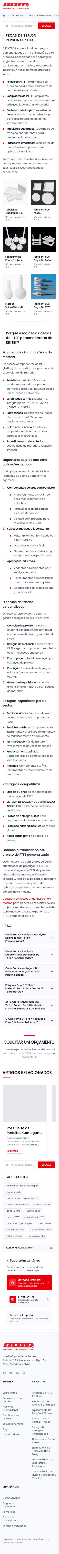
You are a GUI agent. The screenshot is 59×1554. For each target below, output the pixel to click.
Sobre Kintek (10, 1392)
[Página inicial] (4, 15)
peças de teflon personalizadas (23, 1198)
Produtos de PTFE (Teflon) (42, 1394)
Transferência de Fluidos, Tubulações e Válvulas (44, 1475)
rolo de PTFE (45, 1223)
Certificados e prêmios (11, 1417)
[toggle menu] (54, 6)
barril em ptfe (13, 1210)
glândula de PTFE (35, 1217)
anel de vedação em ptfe (19, 1223)
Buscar (46, 25)
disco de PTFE (43, 1204)
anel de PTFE (13, 1217)
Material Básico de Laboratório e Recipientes (42, 1463)
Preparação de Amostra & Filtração (43, 1403)
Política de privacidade (9, 1518)
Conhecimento (11, 1498)
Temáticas (17, 15)
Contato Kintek (11, 1434)
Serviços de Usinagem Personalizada (40, 1430)
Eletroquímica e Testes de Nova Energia (41, 1451)
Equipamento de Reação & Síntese (42, 1411)
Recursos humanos (14, 1424)
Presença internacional (10, 1408)
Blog (5, 1429)
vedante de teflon (15, 1229)
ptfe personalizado (41, 1229)
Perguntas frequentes (9, 1505)
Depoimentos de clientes (12, 1399)
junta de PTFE (33, 1210)
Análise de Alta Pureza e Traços (41, 1420)
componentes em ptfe (18, 1204)
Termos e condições (14, 1525)
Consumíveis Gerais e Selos (43, 1440)
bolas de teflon (14, 1236)
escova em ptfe (37, 1236)
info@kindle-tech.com (23, 1356)
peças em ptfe (14, 1192)
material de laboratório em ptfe (22, 1185)
